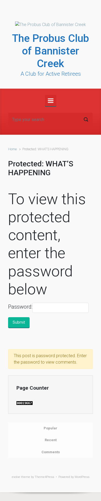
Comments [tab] (50, 452)
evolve (16, 477)
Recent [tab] (51, 440)
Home (12, 149)
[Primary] (50, 100)
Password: (20, 306)
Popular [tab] (50, 428)
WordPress (82, 477)
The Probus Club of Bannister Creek (50, 51)
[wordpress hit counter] (24, 402)
